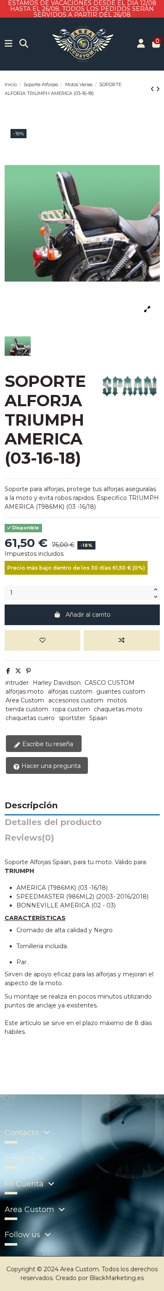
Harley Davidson (57, 682)
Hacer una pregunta (50, 766)
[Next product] (158, 89)
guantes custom (120, 691)
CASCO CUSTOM (110, 682)
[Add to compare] (121, 640)
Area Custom (24, 700)
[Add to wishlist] (42, 640)
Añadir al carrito (88, 614)
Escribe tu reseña (47, 744)
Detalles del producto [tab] (53, 822)
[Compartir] (8, 671)
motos (117, 700)
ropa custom (71, 709)
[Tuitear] (18, 671)
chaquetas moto (118, 709)
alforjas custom (70, 691)
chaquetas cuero (30, 718)
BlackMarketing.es (117, 1278)
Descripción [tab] (31, 805)
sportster (72, 718)
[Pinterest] (28, 671)
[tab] (82, 840)
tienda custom (26, 709)
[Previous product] (153, 89)
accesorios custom (75, 700)
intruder (17, 682)
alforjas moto (24, 691)
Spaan (98, 718)
